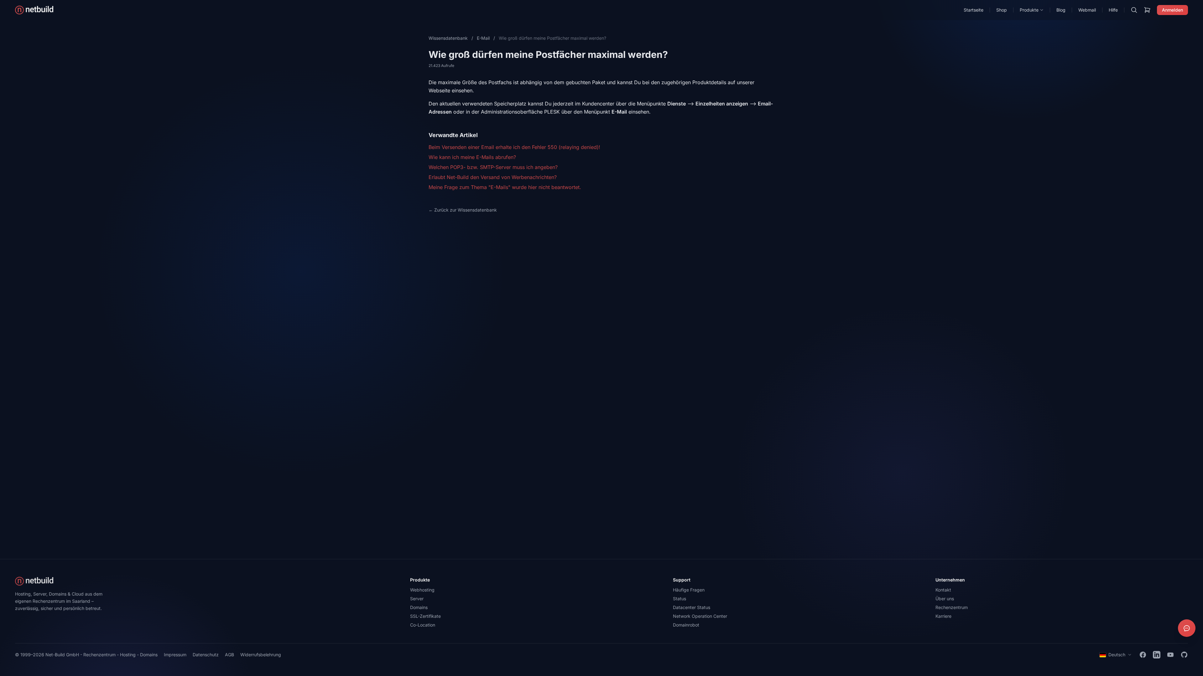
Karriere (943, 616)
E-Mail (483, 38)
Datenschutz (206, 654)
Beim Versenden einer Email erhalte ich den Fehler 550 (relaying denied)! (514, 147)
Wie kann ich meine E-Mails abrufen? (472, 157)
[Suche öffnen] (1134, 10)
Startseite (973, 10)
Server (417, 598)
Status (679, 598)
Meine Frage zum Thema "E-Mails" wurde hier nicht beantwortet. (505, 187)
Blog (1060, 10)
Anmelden (1172, 10)
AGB (229, 654)
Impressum (175, 654)
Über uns (944, 598)
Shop (1001, 10)
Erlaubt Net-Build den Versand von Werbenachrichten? (493, 177)
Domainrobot (686, 624)
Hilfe (1113, 10)
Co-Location (422, 624)
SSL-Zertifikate (425, 616)
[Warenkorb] (1147, 10)
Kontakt (943, 589)
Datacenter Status (691, 607)
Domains (419, 607)
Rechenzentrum (951, 607)
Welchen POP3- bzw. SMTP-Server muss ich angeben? (493, 167)
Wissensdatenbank (448, 38)
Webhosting (422, 589)
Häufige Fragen (689, 589)
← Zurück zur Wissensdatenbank (463, 210)
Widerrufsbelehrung (260, 654)
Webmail (1087, 10)
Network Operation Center (700, 616)
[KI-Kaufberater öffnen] (1186, 628)
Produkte (1029, 10)
